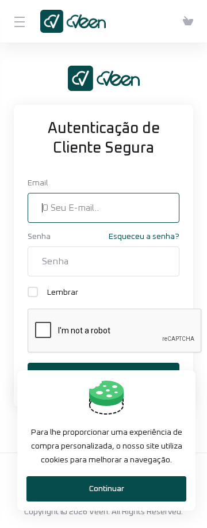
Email (38, 183)
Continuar (106, 489)
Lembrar (62, 292)
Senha (39, 237)
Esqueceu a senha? (144, 237)
